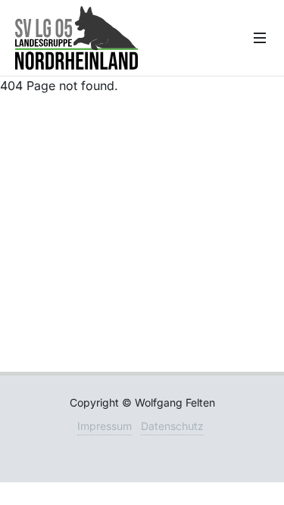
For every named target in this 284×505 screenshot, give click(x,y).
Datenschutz (172, 425)
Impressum (104, 425)
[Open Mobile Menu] (260, 38)
